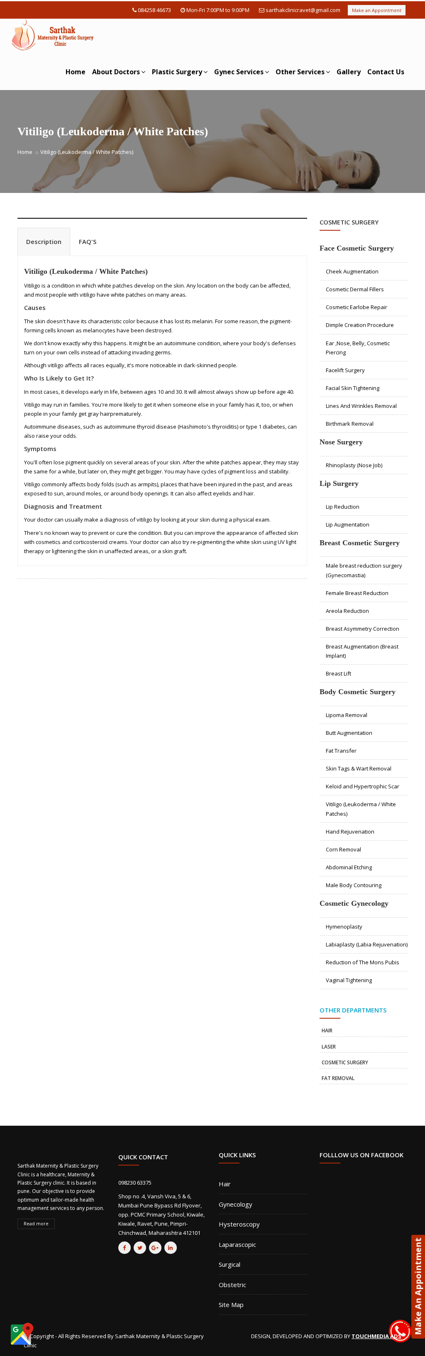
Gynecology (235, 1204)
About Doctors (116, 71)
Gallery (349, 71)
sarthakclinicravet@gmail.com (303, 10)
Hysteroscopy (239, 1224)
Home (75, 71)
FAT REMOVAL (338, 1078)
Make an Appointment (376, 10)
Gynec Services (239, 71)
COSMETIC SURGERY (345, 1062)
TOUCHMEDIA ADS (376, 1336)
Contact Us (385, 71)
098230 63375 (134, 1182)
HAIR (327, 1030)
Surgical (229, 1264)
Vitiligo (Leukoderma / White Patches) (86, 271)
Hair (225, 1184)
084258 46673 (154, 10)
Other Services (300, 71)
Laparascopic (237, 1244)
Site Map (231, 1304)
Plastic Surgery (177, 71)
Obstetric (232, 1284)
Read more (36, 1223)
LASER (329, 1046)
